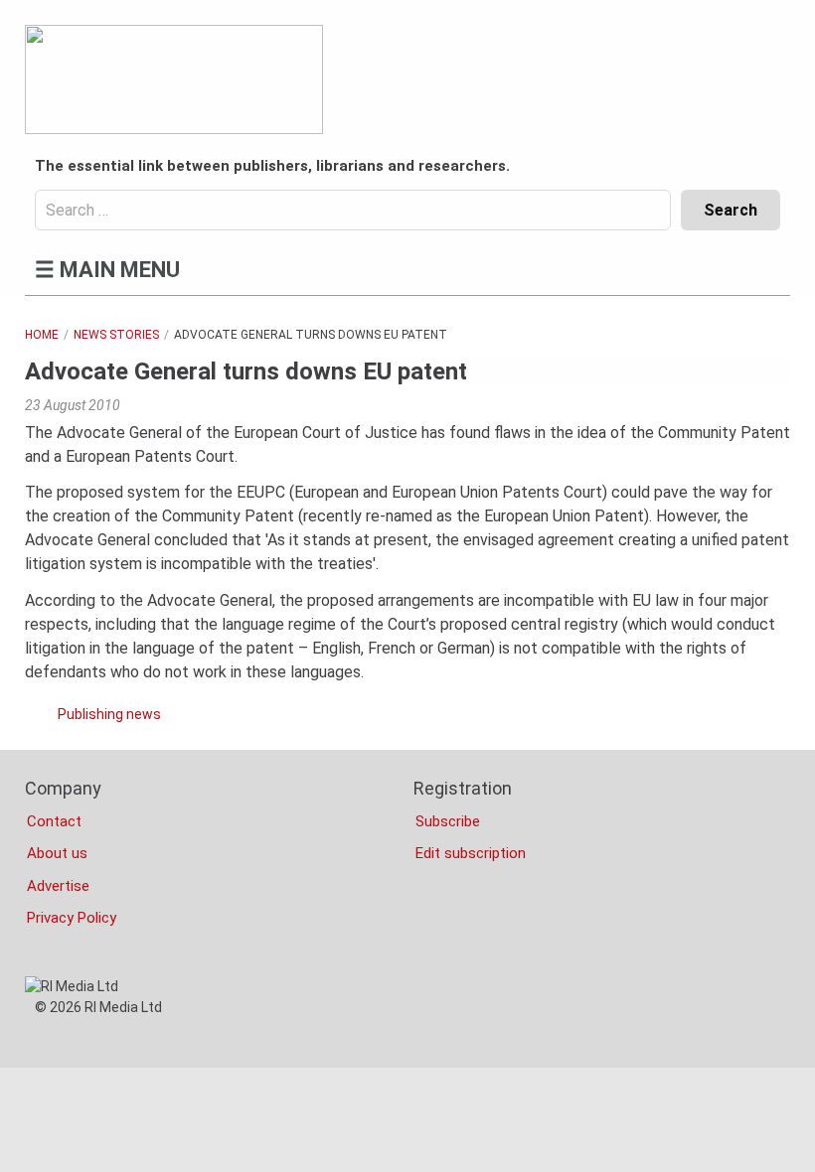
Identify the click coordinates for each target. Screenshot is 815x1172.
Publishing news (109, 714)
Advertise (58, 886)
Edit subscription (470, 853)
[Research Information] (174, 79)
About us (57, 853)
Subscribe (447, 821)
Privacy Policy (71, 918)
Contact (54, 821)
